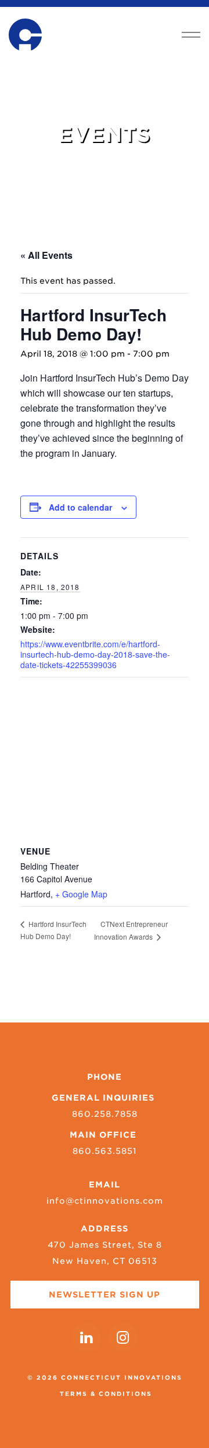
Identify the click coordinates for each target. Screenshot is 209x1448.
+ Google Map (81, 894)
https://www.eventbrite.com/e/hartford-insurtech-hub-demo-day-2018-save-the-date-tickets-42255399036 (95, 654)
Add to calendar (80, 507)
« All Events (46, 255)
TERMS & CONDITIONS (106, 1393)
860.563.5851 (105, 1151)
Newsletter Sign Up (104, 1294)
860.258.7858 (105, 1114)
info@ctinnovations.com (104, 1200)
